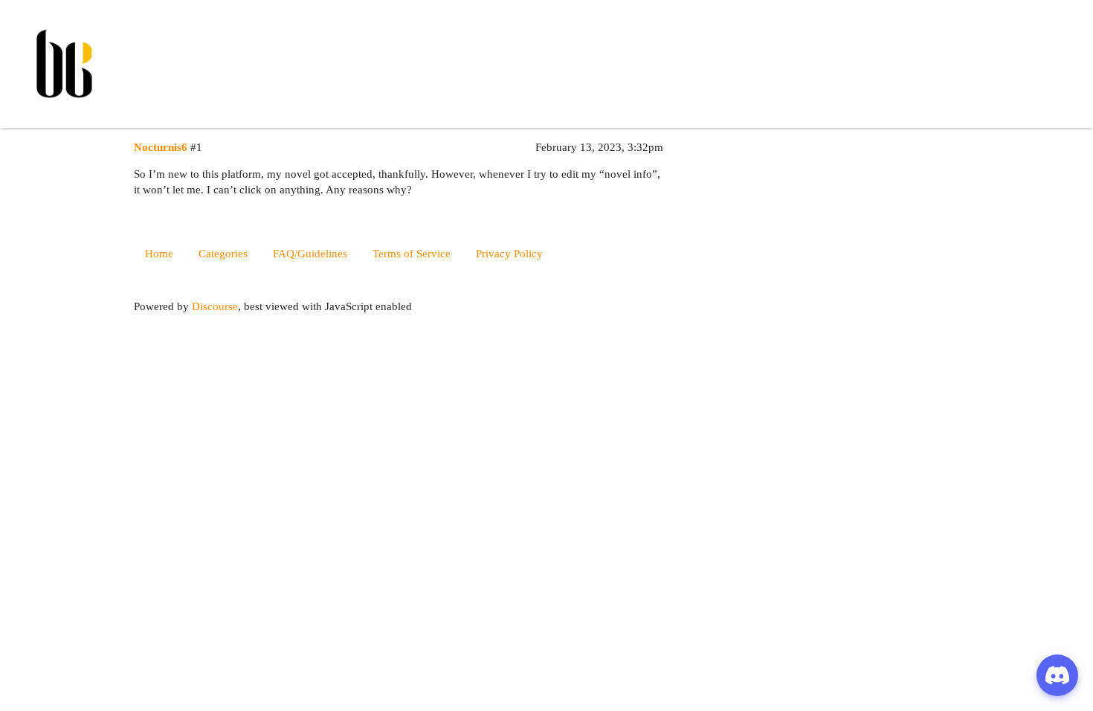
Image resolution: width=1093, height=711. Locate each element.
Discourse (215, 306)
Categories (223, 254)
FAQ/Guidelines (310, 254)
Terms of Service (412, 254)
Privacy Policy (509, 254)
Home (159, 254)
